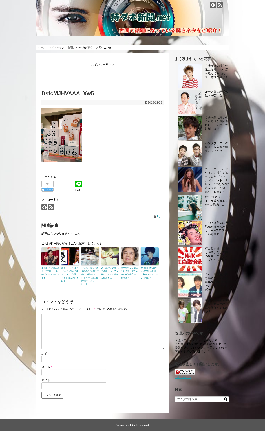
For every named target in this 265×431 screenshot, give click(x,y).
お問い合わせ (103, 47)
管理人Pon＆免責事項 (80, 47)
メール (46, 367)
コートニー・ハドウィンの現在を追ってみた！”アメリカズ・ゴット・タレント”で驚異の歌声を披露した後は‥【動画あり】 (217, 180)
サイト (45, 380)
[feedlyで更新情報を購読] (213, 5)
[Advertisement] (107, 75)
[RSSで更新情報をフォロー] (220, 5)
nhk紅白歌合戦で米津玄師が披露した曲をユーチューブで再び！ (149, 273)
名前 (45, 353)
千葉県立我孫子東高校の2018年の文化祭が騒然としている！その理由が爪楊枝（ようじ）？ (90, 276)
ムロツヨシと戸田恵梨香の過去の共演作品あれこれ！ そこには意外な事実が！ (216, 282)
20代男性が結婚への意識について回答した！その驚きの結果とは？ (110, 273)
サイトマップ (56, 47)
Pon (159, 216)
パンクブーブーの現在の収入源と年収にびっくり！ (216, 147)
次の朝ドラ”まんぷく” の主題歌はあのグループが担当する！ (50, 273)
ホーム (42, 47)
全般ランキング (183, 377)
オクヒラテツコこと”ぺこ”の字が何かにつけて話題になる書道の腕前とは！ (70, 274)
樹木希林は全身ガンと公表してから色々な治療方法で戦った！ (129, 273)
